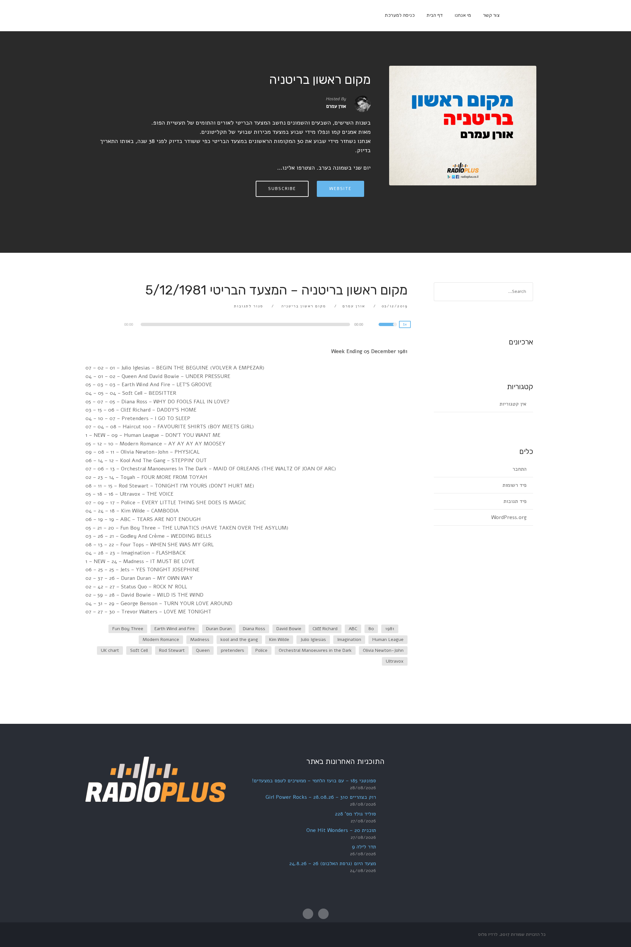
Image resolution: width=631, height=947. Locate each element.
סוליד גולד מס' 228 (355, 813)
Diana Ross (254, 629)
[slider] (388, 329)
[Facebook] (510, 15)
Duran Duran (219, 629)
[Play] (105, 324)
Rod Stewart (172, 650)
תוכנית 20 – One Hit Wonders (341, 830)
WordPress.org (508, 517)
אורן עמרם (353, 306)
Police (261, 650)
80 (371, 629)
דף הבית (435, 15)
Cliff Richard (325, 629)
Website (340, 189)
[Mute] (373, 325)
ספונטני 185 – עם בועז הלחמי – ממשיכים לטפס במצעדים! (314, 780)
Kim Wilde (279, 639)
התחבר (519, 469)
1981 (389, 629)
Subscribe (282, 189)
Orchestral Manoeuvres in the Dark (315, 650)
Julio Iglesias (313, 639)
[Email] (521, 15)
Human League (388, 639)
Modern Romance (161, 639)
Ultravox (395, 661)
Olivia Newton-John (383, 650)
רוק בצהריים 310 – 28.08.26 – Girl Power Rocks (321, 797)
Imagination (349, 639)
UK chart (110, 650)
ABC (353, 629)
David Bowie (288, 629)
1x (405, 324)
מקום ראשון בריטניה (320, 79)
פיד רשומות (514, 485)
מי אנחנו (463, 15)
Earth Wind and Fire (174, 629)
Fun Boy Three (127, 629)
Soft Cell (139, 650)
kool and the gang (239, 639)
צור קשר (491, 15)
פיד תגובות (514, 501)
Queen (203, 650)
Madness (199, 639)
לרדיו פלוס (488, 934)
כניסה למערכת (400, 15)
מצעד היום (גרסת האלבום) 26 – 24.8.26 (332, 863)
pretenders (232, 650)
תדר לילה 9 (364, 846)
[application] (246, 324)
